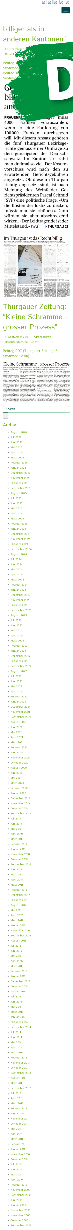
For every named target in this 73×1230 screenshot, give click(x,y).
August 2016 (18, 941)
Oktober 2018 (19, 859)
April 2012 (17, 1098)
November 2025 (20, 478)
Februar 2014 (19, 1058)
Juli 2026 (16, 437)
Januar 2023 (18, 651)
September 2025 (21, 488)
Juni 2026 (17, 442)
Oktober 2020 (19, 763)
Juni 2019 (16, 824)
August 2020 (19, 768)
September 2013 (21, 1073)
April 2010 (17, 1180)
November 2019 (20, 803)
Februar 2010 (19, 1185)
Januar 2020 (18, 793)
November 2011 (20, 1119)
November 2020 (20, 758)
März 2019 (17, 839)
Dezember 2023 (21, 595)
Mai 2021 (16, 732)
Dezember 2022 (21, 656)
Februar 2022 (19, 697)
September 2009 (21, 1195)
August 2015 (18, 992)
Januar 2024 (18, 590)
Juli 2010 (16, 1164)
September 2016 (21, 936)
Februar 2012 (19, 1109)
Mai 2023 (16, 631)
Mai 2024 (16, 569)
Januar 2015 (18, 1017)
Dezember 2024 (21, 534)
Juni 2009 (17, 1200)
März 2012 (17, 1103)
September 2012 (21, 1088)
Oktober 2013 (19, 1068)
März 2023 (17, 641)
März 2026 (17, 458)
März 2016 (17, 966)
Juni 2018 (16, 870)
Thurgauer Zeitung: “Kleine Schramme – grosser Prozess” (36, 317)
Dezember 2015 (20, 981)
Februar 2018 (19, 890)
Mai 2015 (16, 1007)
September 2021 (21, 717)
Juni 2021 (16, 727)
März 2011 (17, 1139)
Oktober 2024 (19, 544)
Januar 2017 (18, 925)
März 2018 (17, 885)
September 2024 (21, 549)
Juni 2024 (17, 564)
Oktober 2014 (19, 1022)
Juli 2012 (16, 1093)
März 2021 (17, 742)
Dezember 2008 (21, 1210)
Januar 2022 (18, 702)
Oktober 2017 (19, 900)
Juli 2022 (16, 676)
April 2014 (17, 1047)
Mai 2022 (16, 686)
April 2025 (17, 514)
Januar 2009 (18, 1205)
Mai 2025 (16, 508)
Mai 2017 (16, 910)
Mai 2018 (16, 875)
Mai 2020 (16, 778)
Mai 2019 (16, 829)
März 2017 (17, 920)
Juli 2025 (16, 498)
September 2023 (21, 610)
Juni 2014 (16, 1037)
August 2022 (19, 671)
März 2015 (17, 1012)
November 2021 (20, 712)
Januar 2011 (18, 1149)
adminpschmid (42, 337)
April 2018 (17, 880)
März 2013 (17, 1083)
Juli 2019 (16, 819)
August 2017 (18, 905)
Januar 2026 (18, 468)
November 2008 (20, 1215)
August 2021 (18, 722)
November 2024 (21, 539)
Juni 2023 (17, 625)
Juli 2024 (16, 559)
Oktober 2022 (19, 661)
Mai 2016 (16, 956)
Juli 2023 (16, 620)
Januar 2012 (18, 1114)
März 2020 (17, 783)
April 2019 (17, 834)
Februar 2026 (19, 463)
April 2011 (16, 1134)
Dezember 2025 (21, 473)
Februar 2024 (19, 585)
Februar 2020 (19, 788)
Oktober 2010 (19, 1159)
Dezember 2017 (20, 895)
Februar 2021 (19, 747)
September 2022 (21, 666)
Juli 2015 (16, 997)
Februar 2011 (18, 1144)
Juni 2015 (16, 1002)
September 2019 (21, 814)
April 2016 (17, 961)
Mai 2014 (16, 1042)
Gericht (34, 342)
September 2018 (21, 864)
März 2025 (17, 519)
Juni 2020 (17, 773)
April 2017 (17, 915)
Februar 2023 (19, 646)
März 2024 (17, 580)
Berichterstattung (16, 342)
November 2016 (20, 931)
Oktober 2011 (19, 1124)
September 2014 (21, 1027)
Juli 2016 (16, 946)
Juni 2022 (17, 681)
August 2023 (19, 615)
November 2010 (20, 1154)
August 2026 (19, 432)
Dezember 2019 (20, 798)
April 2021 (17, 737)
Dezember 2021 (20, 707)
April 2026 (17, 453)
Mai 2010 (16, 1175)
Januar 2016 (18, 976)
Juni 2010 (16, 1170)
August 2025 (19, 493)
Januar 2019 (18, 849)
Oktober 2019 (19, 808)
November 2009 (20, 1190)
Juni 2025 (17, 503)
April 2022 (17, 692)
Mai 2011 (16, 1129)
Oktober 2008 (19, 1220)
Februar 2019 (19, 844)
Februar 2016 (19, 971)
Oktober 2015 (19, 986)
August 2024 (19, 554)
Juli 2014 (16, 1032)
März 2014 (17, 1053)
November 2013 (20, 1063)
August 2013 (18, 1078)
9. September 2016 (17, 337)
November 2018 (20, 854)
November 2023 (20, 600)
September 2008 (21, 1225)
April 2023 (17, 636)
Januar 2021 (18, 753)
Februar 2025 (19, 524)
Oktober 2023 (19, 605)
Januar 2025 (18, 529)
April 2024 (17, 575)
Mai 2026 (16, 447)
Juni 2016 (16, 951)
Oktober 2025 (19, 483)
